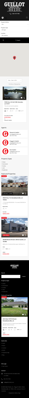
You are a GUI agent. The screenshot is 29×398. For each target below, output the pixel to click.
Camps (3, 162)
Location (3, 33)
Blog (3, 354)
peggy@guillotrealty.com (15, 143)
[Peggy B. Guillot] (5, 145)
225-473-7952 (13, 135)
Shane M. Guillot (14, 132)
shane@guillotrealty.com (15, 134)
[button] (16, 60)
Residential (4, 170)
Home (3, 343)
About (3, 345)
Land (3, 168)
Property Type (4, 27)
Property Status (5, 22)
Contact (4, 347)
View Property (14, 97)
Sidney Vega (17, 393)
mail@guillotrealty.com (9, 382)
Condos (4, 166)
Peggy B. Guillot (14, 141)
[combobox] (14, 24)
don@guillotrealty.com (15, 151)
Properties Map (5, 352)
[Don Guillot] (5, 153)
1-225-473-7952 (15, 13)
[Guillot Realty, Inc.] (14, 10)
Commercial (5, 164)
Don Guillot (13, 150)
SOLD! (3, 350)
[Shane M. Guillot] (5, 136)
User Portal (4, 366)
